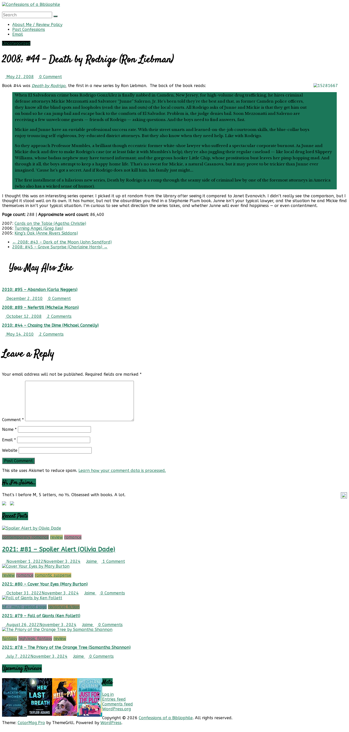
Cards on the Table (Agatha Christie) (50, 223)
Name (9, 429)
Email (17, 34)
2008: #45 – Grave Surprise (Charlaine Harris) (60, 247)
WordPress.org (116, 708)
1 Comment (113, 561)
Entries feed (114, 699)
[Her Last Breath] (39, 714)
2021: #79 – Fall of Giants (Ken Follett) (41, 615)
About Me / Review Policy (37, 24)
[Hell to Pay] (64, 714)
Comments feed (117, 704)
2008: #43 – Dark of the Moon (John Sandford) (62, 242)
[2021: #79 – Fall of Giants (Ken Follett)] (32, 597)
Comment (13, 419)
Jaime (92, 561)
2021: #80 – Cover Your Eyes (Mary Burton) (45, 584)
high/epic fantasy (35, 638)
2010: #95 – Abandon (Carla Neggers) (39, 289)
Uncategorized (16, 43)
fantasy (9, 638)
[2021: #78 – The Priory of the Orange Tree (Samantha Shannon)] (57, 629)
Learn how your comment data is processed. (122, 470)
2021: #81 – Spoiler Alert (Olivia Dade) (58, 549)
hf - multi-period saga (24, 606)
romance (73, 537)
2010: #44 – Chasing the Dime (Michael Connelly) (50, 325)
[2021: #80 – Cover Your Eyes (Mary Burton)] (35, 566)
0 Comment (50, 76)
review (56, 537)
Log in (108, 694)
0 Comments (112, 593)
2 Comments (59, 316)
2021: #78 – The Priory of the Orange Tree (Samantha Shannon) (66, 647)
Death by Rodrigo (48, 85)
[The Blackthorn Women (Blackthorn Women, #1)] (14, 715)
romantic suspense (53, 575)
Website (9, 450)
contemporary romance (25, 537)
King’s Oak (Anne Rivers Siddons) (46, 233)
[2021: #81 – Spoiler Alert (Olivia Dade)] (31, 528)
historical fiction (64, 606)
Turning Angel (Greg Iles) (39, 228)
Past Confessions (28, 29)
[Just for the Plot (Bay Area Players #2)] (89, 715)
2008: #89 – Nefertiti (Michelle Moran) (40, 307)
